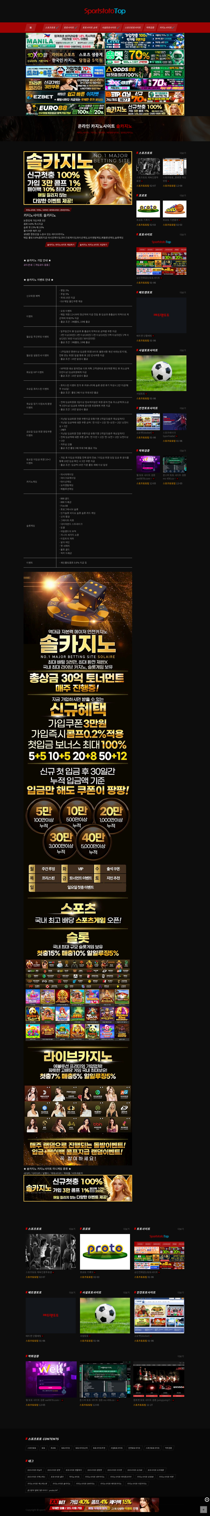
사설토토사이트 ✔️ (111, 27)
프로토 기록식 (143, 220)
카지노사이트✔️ (167, 27)
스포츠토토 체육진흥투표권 (39, 1272)
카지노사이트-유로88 (145, 1476)
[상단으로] (203, 1509)
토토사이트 (145, 234)
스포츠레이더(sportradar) (169, 434)
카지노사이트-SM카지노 (85, 1483)
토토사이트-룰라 (57, 1476)
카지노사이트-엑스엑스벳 (37, 1483)
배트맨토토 (145, 292)
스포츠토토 (145, 153)
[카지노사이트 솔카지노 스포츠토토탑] (78, 177)
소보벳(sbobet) (144, 432)
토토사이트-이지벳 (114, 1470)
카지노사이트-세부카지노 (95, 1476)
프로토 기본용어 (170, 220)
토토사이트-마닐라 (34, 1470)
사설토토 (140, 393)
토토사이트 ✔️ (71, 27)
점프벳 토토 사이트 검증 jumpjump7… (152, 1400)
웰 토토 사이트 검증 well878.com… (145, 476)
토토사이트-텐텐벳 (94, 1470)
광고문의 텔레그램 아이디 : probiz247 (42, 1490)
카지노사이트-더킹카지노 (137, 1483)
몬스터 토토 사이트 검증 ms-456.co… (174, 476)
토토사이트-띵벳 (54, 1470)
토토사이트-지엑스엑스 (36, 1476)
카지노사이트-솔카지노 (61, 1483)
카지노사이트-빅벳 (166, 1476)
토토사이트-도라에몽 (155, 1470)
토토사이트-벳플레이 (73, 1470)
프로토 (143, 195)
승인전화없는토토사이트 (148, 277)
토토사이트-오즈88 (135, 1470)
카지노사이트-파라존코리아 (121, 1476)
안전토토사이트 (148, 408)
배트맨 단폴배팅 (144, 335)
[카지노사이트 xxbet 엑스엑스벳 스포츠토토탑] (102, 1505)
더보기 (183, 153)
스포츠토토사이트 (133, 27)
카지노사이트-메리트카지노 (111, 1483)
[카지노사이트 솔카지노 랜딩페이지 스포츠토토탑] (78, 868)
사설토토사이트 (148, 350)
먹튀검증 (150, 27)
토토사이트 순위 (90, 27)
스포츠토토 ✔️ (52, 27)
